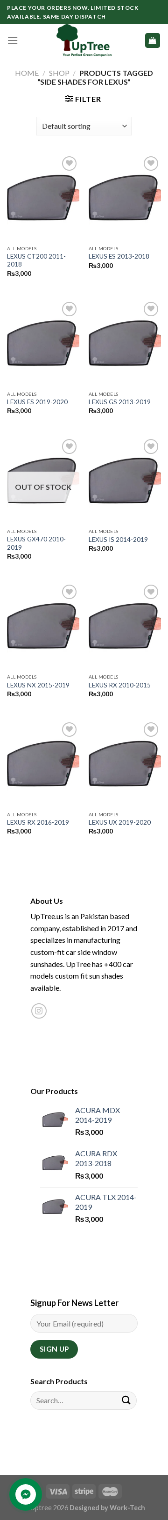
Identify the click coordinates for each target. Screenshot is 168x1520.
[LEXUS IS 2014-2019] (125, 480)
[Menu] (12, 40)
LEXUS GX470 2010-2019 (36, 543)
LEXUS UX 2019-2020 (120, 822)
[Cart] (153, 40)
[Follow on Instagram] (39, 1011)
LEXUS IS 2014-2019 (118, 539)
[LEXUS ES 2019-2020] (43, 343)
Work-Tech (127, 1508)
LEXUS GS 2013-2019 (120, 402)
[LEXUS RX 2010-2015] (125, 625)
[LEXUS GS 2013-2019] (125, 343)
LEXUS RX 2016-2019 (38, 822)
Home (27, 72)
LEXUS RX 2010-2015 (120, 685)
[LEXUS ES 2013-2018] (125, 197)
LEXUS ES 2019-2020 (37, 402)
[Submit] (126, 1400)
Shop (59, 72)
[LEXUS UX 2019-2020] (125, 763)
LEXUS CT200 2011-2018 (36, 260)
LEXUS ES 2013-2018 (119, 256)
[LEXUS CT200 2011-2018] (43, 197)
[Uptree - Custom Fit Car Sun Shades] (84, 40)
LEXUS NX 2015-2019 (38, 685)
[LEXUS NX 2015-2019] (43, 625)
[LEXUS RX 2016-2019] (43, 763)
